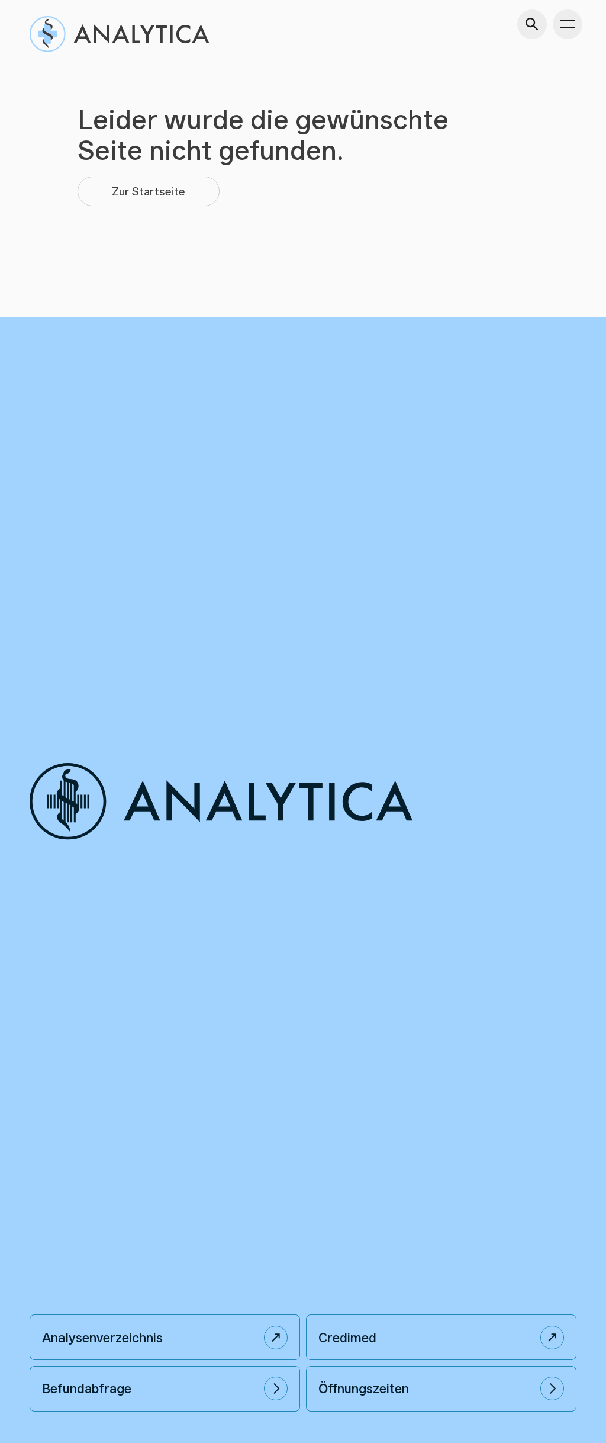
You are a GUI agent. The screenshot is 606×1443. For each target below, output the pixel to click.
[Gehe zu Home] (119, 34)
